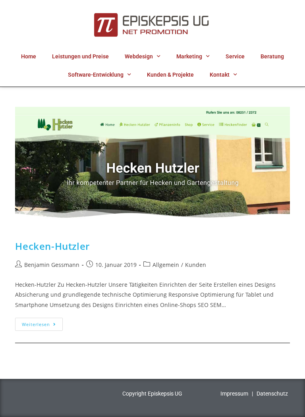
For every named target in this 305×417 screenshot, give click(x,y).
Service (235, 56)
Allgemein (165, 264)
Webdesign (139, 56)
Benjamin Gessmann (51, 264)
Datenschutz (272, 393)
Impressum (234, 393)
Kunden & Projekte (170, 74)
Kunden (195, 264)
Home (28, 56)
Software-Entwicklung (96, 74)
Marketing (189, 56)
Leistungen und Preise (80, 56)
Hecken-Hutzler (52, 246)
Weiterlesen (42, 322)
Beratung (272, 56)
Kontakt (220, 74)
